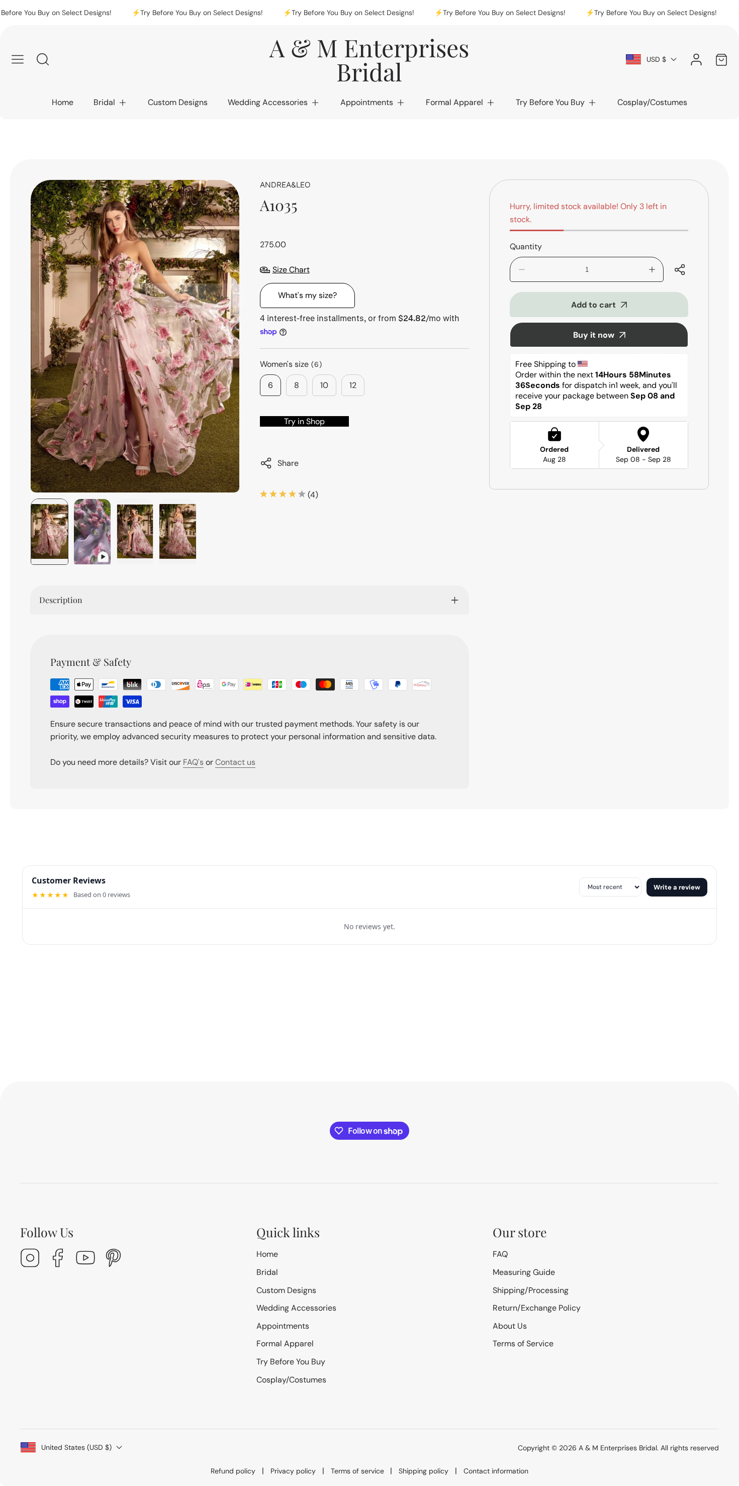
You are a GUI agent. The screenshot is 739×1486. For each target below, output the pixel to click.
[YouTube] (85, 1259)
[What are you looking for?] (42, 59)
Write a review (677, 887)
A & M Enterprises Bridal (618, 1447)
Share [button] (288, 463)
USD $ (656, 59)
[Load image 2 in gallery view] (135, 532)
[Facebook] (58, 1259)
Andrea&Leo (285, 184)
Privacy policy (293, 1470)
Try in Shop (304, 421)
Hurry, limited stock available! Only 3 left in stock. (588, 213)
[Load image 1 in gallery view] (49, 532)
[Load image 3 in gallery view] (178, 532)
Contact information (496, 1470)
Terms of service (357, 1470)
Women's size (291, 364)
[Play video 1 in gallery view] (92, 532)
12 (352, 385)
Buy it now (593, 335)
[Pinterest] (113, 1259)
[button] (110, 102)
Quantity (526, 246)
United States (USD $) (76, 1447)
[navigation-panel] (17, 59)
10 (324, 385)
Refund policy (233, 1470)
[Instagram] (30, 1259)
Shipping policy (423, 1470)
